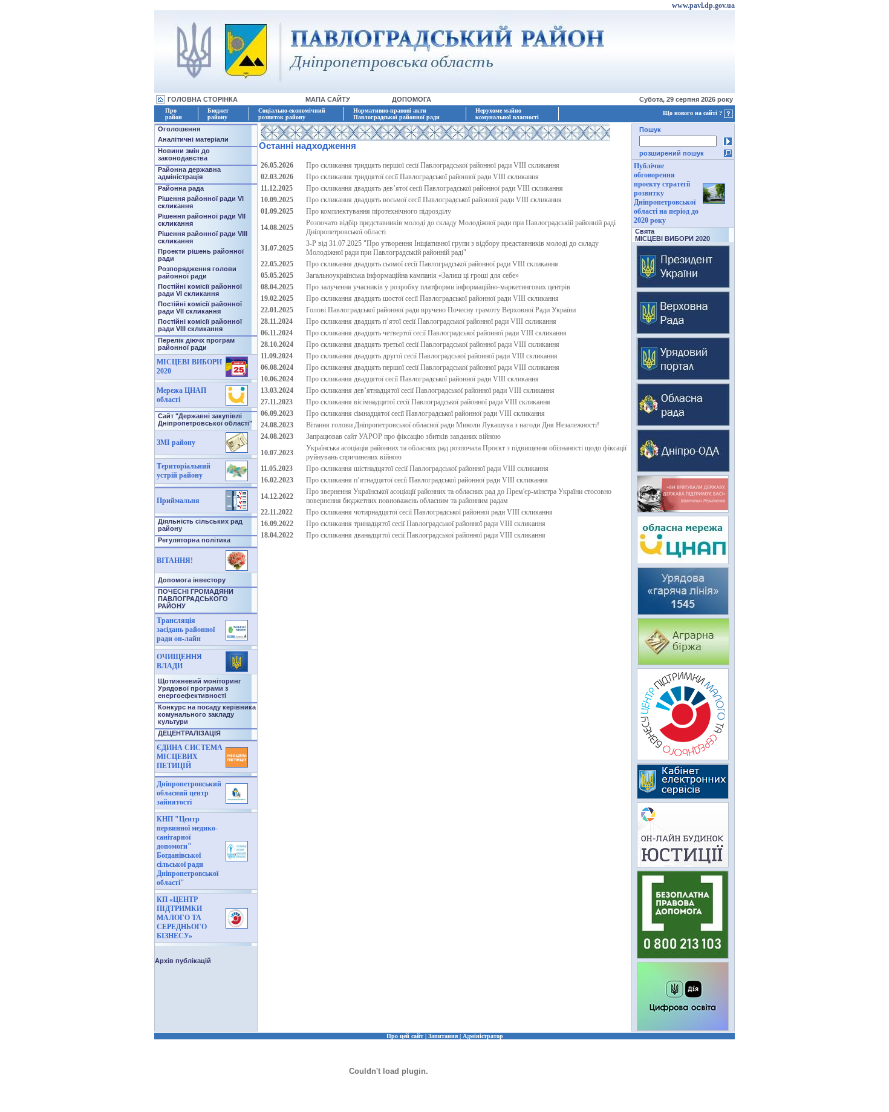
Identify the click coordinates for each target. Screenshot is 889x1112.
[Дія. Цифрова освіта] (683, 1027)
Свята (644, 231)
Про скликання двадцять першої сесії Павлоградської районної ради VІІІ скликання (432, 367)
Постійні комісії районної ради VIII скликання (200, 325)
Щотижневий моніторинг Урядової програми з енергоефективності (199, 688)
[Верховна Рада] (683, 331)
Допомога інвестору (192, 580)
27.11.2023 (277, 402)
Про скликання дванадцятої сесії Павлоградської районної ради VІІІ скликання (425, 535)
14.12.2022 (277, 496)
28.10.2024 (277, 344)
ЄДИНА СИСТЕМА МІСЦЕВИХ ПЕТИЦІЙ (190, 756)
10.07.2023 (277, 453)
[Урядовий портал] (683, 377)
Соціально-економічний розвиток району (291, 113)
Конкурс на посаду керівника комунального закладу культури (207, 714)
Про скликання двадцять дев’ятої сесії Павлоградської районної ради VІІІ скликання (434, 188)
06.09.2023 (277, 413)
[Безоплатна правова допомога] (683, 955)
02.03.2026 (277, 177)
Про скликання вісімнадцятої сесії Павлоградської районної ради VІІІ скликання (428, 402)
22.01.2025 (277, 310)
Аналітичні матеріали (193, 139)
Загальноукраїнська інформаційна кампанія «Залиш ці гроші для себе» (412, 275)
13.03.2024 (277, 390)
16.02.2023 (277, 480)
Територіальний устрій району (183, 470)
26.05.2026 (277, 165)
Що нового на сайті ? (693, 113)
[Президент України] (683, 285)
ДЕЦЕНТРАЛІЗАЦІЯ (189, 733)
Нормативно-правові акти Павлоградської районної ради (396, 113)
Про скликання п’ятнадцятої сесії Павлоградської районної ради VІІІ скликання (427, 480)
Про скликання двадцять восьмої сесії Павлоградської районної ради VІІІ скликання (434, 200)
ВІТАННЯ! (175, 560)
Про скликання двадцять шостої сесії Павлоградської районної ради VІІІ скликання (432, 298)
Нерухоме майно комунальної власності (507, 113)
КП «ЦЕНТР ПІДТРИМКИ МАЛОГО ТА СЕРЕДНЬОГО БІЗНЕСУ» (182, 917)
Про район (173, 113)
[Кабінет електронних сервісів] (683, 796)
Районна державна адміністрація (189, 173)
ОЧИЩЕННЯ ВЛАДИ (179, 661)
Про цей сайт (404, 1036)
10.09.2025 (277, 200)
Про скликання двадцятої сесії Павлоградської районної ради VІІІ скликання (422, 379)
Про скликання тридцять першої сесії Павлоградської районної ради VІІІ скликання (432, 165)
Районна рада (181, 188)
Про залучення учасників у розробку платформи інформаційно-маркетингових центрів (438, 287)
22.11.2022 (277, 512)
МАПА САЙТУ (327, 99)
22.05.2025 (277, 264)
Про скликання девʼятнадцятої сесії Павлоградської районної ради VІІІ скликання (430, 390)
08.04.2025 (277, 287)
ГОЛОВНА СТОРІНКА (203, 99)
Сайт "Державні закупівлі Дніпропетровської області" (205, 419)
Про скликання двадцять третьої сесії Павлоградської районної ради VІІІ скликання (432, 344)
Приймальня (178, 500)
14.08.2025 (277, 227)
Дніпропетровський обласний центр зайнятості (189, 793)
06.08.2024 (277, 367)
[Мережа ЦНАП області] (683, 561)
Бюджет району (218, 113)
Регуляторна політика (194, 540)
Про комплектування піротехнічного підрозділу (378, 211)
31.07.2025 (277, 248)
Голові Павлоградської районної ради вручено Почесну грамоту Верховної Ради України (441, 310)
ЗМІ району (176, 442)
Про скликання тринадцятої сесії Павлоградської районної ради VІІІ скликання (425, 523)
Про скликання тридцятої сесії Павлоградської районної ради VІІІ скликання (422, 177)
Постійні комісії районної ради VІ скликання (200, 290)
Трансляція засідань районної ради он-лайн (186, 629)
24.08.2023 (277, 425)
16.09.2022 (277, 523)
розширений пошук (671, 153)
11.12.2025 (277, 188)
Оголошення (179, 129)
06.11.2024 (277, 333)
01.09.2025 (277, 211)
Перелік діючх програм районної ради (196, 344)
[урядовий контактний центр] (683, 612)
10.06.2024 (277, 379)
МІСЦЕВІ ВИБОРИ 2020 (672, 238)
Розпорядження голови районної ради (197, 272)
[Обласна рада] (683, 423)
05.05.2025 (277, 275)
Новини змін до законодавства (184, 154)
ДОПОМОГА (411, 99)
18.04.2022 (277, 535)
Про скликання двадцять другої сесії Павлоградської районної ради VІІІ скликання (432, 356)
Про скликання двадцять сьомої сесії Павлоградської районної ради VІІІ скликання (432, 264)
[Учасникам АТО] (683, 509)
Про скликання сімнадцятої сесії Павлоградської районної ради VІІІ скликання (425, 413)
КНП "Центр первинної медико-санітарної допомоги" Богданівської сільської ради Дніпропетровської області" (187, 851)
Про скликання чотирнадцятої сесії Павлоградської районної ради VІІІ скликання (429, 512)
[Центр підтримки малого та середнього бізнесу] (683, 757)
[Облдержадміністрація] (683, 469)
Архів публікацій (183, 960)
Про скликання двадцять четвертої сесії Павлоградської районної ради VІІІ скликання (436, 333)
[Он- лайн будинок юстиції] (683, 864)
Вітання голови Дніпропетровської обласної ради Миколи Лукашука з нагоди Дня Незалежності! (452, 425)
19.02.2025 (277, 298)
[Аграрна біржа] (683, 662)
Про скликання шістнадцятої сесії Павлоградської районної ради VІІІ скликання (427, 468)
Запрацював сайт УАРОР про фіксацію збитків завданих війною (403, 436)
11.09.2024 (277, 356)
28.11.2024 (277, 321)
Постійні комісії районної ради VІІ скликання (200, 307)
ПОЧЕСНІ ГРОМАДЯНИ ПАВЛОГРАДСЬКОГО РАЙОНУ (195, 599)
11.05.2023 (277, 468)
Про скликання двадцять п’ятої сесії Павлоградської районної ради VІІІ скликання (431, 321)
